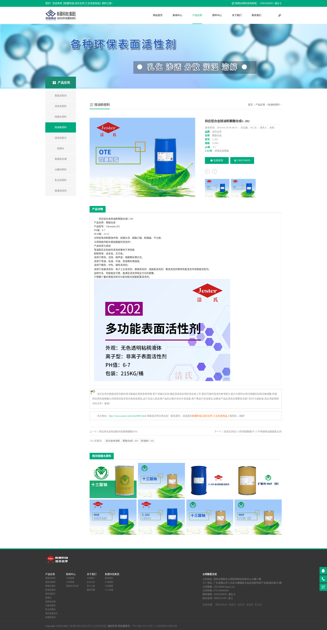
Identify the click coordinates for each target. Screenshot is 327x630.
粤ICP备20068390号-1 (143, 626)
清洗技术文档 (72, 586)
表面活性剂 (202, 269)
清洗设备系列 (51, 613)
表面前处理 (50, 602)
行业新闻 (70, 578)
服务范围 (91, 590)
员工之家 (91, 586)
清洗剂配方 (50, 594)
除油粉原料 (274, 104)
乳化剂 (258, 604)
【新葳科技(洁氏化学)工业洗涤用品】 (88, 626)
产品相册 (109, 582)
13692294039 (243, 160)
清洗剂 (126, 242)
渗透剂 (249, 604)
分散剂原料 (50, 605)
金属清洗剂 (107, 269)
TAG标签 (109, 590)
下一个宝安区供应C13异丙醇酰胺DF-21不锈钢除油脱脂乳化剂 (248, 431)
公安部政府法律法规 (166, 626)
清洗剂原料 (50, 582)
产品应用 (197, 15)
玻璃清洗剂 (140, 269)
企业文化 (91, 582)
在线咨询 (218, 160)
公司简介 (91, 578)
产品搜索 (109, 586)
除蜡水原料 (50, 586)
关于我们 (237, 15)
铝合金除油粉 (113, 441)
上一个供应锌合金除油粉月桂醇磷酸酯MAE (114, 431)
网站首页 (157, 15)
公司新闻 (70, 582)
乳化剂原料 (50, 609)
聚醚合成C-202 (130, 441)
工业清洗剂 (126, 269)
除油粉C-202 (147, 441)
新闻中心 (177, 15)
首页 (250, 104)
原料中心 (217, 15)
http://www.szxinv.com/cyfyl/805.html (127, 416)
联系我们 (256, 15)
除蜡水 (48, 598)
